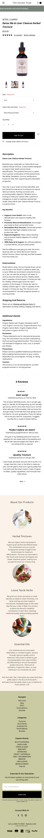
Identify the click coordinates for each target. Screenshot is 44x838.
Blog (22, 703)
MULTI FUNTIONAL (22, 742)
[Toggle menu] (3, 3)
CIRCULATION (22, 761)
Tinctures (22, 721)
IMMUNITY (22, 749)
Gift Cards (22, 701)
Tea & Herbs (22, 724)
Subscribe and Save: (14, 107)
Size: (8, 94)
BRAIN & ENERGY (22, 764)
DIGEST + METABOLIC (22, 754)
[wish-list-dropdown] (38, 134)
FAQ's (22, 705)
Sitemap (22, 710)
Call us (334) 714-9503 (16, 824)
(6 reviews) (18, 35)
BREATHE (22, 759)
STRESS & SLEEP (22, 747)
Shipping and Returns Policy (23, 304)
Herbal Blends (22, 729)
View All (22, 766)
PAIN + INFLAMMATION (22, 757)
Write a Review (29, 35)
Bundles (22, 731)
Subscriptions (22, 708)
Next (22, 481)
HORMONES (22, 752)
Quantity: (6, 120)
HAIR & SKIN (22, 744)
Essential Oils (22, 726)
